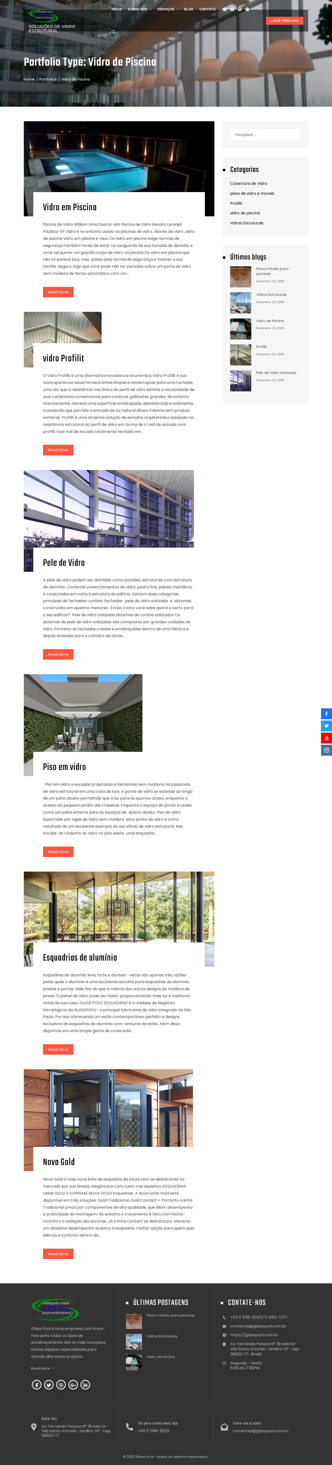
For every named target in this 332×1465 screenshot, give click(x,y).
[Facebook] (37, 1385)
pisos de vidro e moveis (252, 193)
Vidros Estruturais (246, 223)
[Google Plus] (73, 1385)
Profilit (236, 203)
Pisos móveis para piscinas (171, 1315)
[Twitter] (49, 1385)
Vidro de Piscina (270, 320)
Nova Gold (59, 1162)
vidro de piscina (245, 213)
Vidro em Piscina (70, 208)
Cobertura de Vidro (248, 183)
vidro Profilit (63, 359)
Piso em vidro (64, 767)
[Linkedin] (85, 1385)
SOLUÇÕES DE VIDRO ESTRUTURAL (52, 28)
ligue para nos (284, 20)
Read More (58, 292)
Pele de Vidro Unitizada (276, 372)
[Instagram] (61, 1385)
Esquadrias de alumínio (80, 958)
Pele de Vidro (64, 563)
